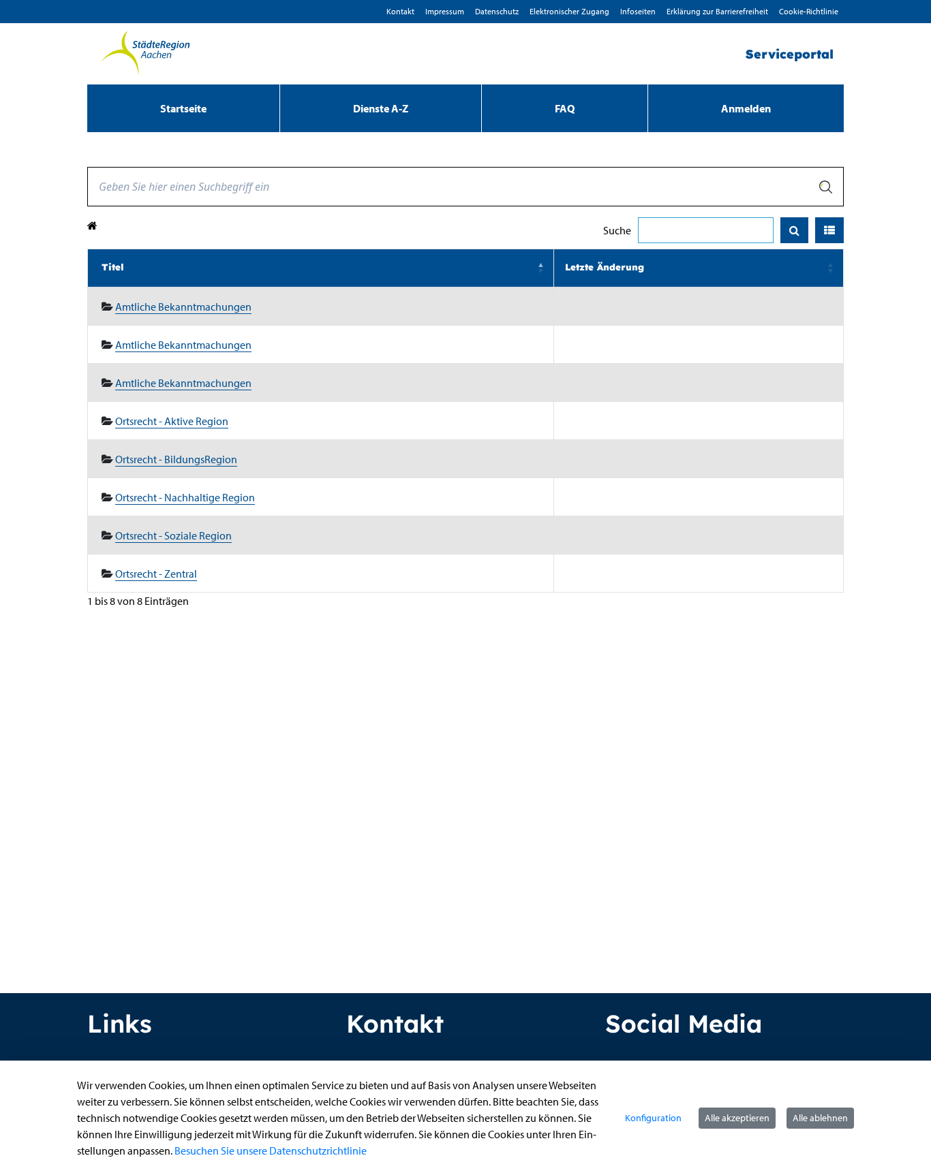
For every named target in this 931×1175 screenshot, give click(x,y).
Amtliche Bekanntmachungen (183, 306)
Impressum (444, 11)
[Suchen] (794, 230)
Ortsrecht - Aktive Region (171, 421)
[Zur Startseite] (145, 54)
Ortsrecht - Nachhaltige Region (185, 497)
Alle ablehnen (820, 1118)
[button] (829, 230)
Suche (617, 230)
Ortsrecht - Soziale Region (173, 535)
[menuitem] (183, 108)
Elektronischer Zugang (569, 11)
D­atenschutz (497, 11)
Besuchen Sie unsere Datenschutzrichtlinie (270, 1150)
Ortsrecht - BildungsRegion (176, 459)
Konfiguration (653, 1118)
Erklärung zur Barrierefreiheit (717, 11)
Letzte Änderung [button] (604, 267)
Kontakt (400, 11)
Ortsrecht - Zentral (156, 573)
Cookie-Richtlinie (808, 11)
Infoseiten (638, 11)
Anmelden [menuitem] (746, 108)
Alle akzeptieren (737, 1118)
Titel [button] (113, 267)
